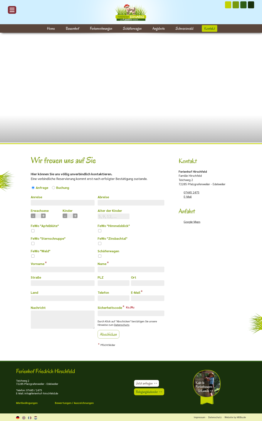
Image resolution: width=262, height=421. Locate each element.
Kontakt (209, 28)
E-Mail (188, 197)
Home (51, 28)
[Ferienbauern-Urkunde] (208, 387)
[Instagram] (228, 4)
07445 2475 (191, 192)
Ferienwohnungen (101, 28)
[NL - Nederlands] (35, 417)
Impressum (199, 417)
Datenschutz (121, 324)
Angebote (158, 28)
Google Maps (192, 222)
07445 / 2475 (34, 390)
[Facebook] (243, 4)
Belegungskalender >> (149, 392)
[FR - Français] (29, 417)
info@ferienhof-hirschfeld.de (41, 393)
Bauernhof (72, 28)
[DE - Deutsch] (17, 417)
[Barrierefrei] (251, 4)
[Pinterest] (236, 4)
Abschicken (108, 334)
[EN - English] (23, 417)
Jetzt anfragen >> (146, 383)
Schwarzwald (184, 28)
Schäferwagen (132, 28)
